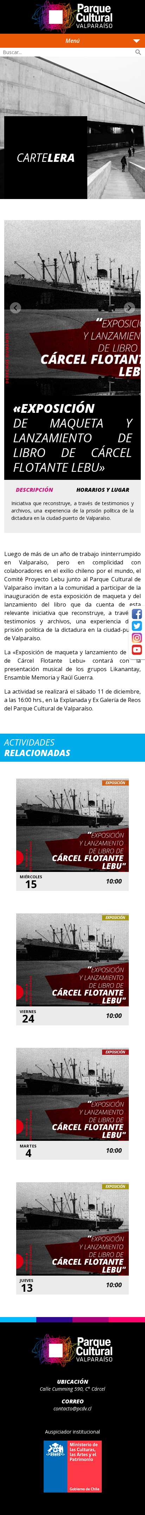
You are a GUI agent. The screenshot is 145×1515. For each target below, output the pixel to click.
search (138, 52)
